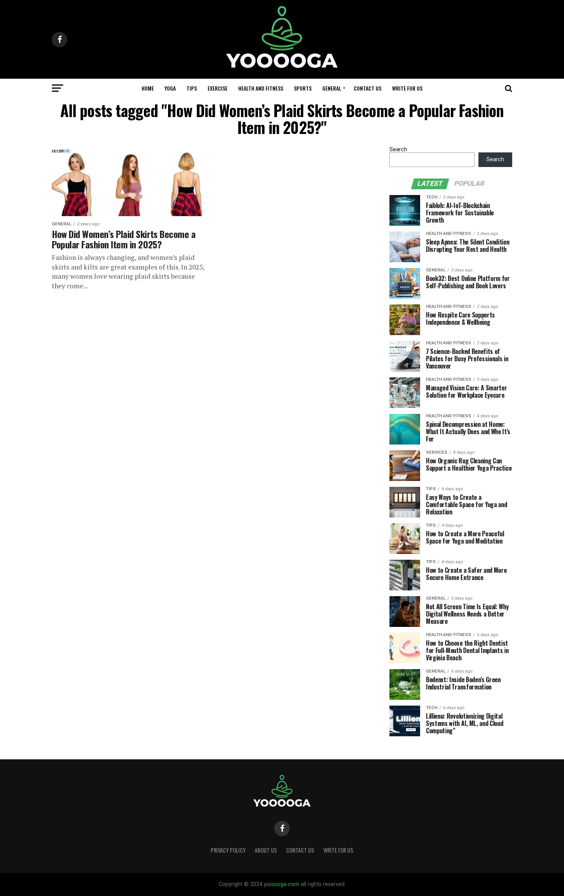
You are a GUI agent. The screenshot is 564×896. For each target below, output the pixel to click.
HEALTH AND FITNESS (260, 88)
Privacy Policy (228, 850)
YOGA (170, 88)
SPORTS (303, 88)
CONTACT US (367, 88)
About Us (266, 850)
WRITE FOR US (407, 88)
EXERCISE (218, 88)
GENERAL (331, 88)
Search (398, 149)
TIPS (191, 88)
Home (148, 88)
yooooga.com (281, 884)
